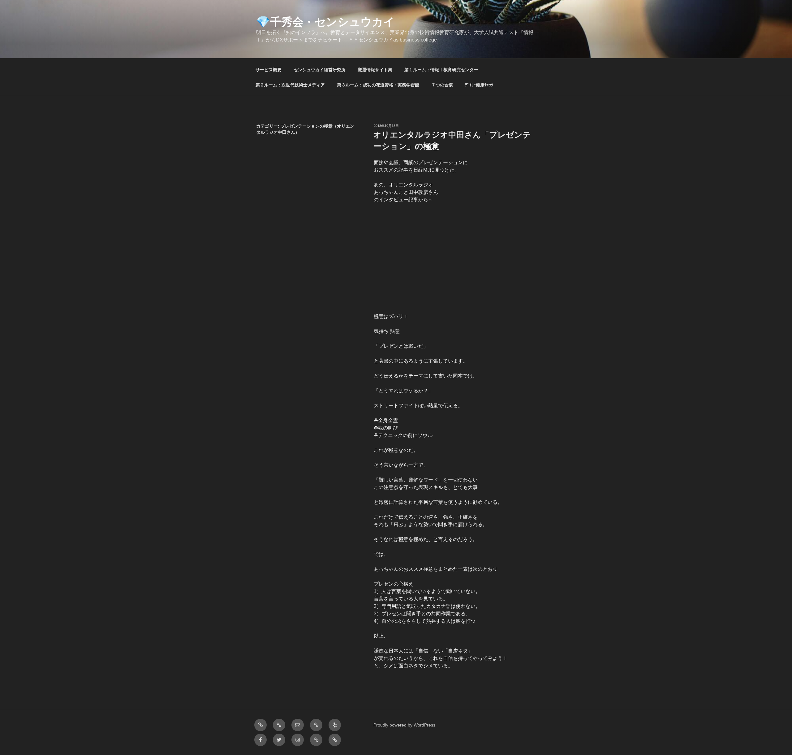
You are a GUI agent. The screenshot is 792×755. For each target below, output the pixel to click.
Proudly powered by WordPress (404, 724)
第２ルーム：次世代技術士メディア (290, 84)
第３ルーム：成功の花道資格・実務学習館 (378, 84)
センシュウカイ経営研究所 (320, 69)
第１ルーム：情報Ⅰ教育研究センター (441, 69)
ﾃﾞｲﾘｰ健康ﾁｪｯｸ (479, 84)
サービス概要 (269, 69)
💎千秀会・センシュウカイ (325, 21)
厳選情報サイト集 (375, 69)
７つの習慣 (442, 84)
